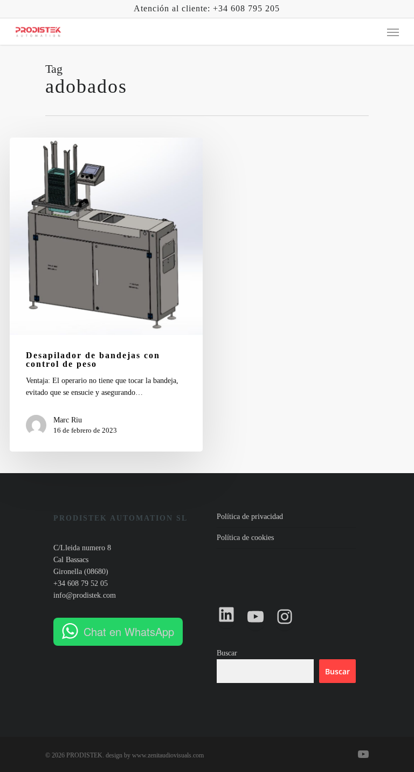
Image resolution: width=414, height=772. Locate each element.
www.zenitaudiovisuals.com (168, 755)
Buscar (227, 653)
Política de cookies (245, 538)
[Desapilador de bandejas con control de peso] (106, 294)
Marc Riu (67, 420)
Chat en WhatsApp (129, 631)
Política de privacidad (250, 517)
